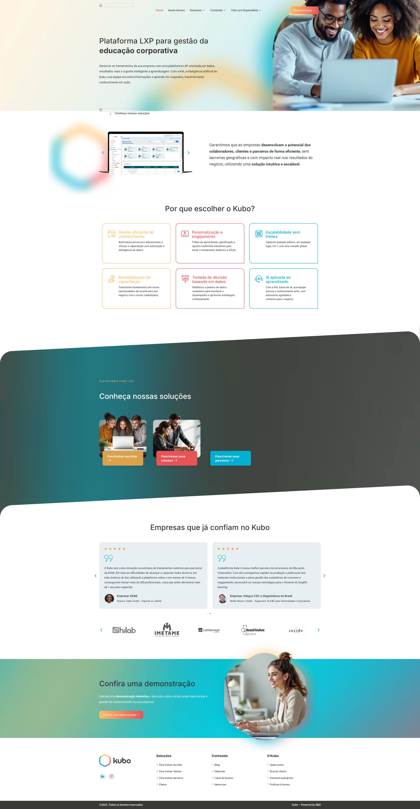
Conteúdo (216, 10)
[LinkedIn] (102, 776)
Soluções (195, 10)
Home (159, 10)
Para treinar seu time (122, 456)
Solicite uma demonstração (119, 714)
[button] (103, 153)
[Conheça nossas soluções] (110, 113)
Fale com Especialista (244, 10)
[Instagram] (111, 776)
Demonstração (303, 10)
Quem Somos (176, 10)
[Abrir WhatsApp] (412, 801)
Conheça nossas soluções (132, 113)
